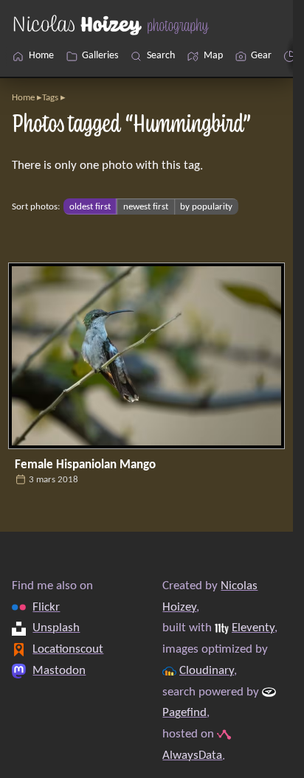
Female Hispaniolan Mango (85, 465)
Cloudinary (206, 670)
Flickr (46, 606)
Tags (50, 98)
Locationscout (67, 649)
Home (23, 98)
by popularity (206, 207)
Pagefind (184, 712)
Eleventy (253, 628)
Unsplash (56, 628)
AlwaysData (192, 755)
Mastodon (59, 670)
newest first (145, 207)
